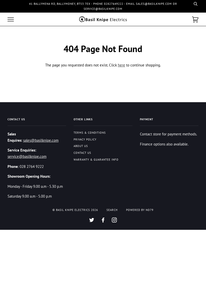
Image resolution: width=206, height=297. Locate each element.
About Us (81, 146)
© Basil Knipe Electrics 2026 (75, 210)
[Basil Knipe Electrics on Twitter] (91, 221)
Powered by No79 (139, 210)
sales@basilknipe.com (41, 140)
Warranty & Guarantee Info (96, 159)
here (121, 64)
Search (112, 210)
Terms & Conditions (90, 132)
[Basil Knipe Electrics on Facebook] (103, 221)
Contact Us (82, 153)
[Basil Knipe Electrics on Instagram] (114, 221)
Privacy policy (85, 139)
